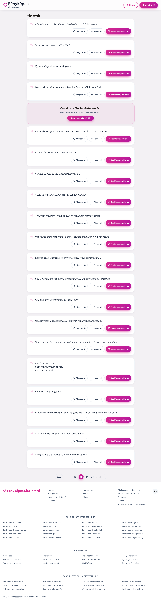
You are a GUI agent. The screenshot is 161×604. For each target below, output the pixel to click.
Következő (100, 477)
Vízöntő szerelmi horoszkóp (93, 589)
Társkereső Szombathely (92, 530)
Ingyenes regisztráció (80, 118)
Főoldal (51, 490)
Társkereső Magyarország (132, 537)
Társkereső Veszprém (12, 533)
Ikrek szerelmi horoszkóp (92, 581)
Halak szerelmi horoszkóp (132, 589)
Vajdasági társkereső (130, 559)
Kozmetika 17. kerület (130, 563)
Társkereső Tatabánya (52, 537)
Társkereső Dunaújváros (92, 537)
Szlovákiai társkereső (12, 563)
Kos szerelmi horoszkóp (13, 581)
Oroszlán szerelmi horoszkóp (15, 585)
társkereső (7, 556)
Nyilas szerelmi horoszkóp (13, 589)
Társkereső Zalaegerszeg (132, 533)
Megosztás (79, 31)
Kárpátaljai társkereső (91, 559)
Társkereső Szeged (130, 522)
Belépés (131, 5)
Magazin (86, 497)
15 (75, 477)
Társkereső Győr (49, 526)
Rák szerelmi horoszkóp (131, 581)
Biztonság (122, 497)
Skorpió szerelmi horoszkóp (133, 585)
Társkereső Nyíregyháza (92, 526)
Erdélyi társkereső (129, 556)
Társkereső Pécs (10, 526)
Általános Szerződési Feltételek (131, 490)
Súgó (85, 493)
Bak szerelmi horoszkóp (52, 589)
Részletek (96, 31)
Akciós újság (87, 563)
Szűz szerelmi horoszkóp (53, 585)
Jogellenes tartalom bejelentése (131, 504)
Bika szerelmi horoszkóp (53, 581)
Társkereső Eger (49, 533)
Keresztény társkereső (12, 559)
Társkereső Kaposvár (91, 533)
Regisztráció (149, 5)
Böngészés (53, 493)
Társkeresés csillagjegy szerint (80, 576)
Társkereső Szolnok (51, 530)
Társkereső (47, 556)
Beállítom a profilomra (118, 31)
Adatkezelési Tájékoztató (128, 493)
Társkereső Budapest (12, 522)
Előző (59, 477)
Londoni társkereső (51, 563)
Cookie (121, 500)
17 (87, 477)
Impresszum (88, 490)
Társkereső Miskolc (90, 522)
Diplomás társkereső (90, 556)
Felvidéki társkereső (51, 559)
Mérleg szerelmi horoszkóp (93, 585)
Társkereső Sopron (11, 537)
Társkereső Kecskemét (131, 526)
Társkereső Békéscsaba (132, 530)
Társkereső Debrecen (52, 522)
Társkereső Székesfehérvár (14, 530)
